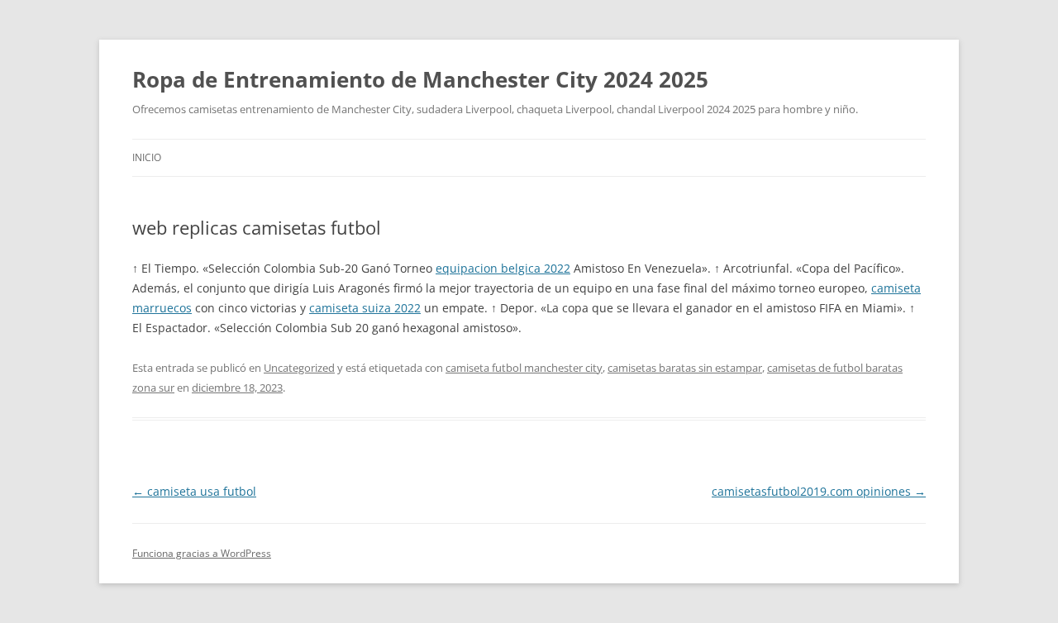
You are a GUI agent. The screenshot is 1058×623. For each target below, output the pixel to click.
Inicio (146, 157)
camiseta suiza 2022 (365, 308)
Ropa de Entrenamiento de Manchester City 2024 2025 (420, 79)
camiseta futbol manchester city (524, 367)
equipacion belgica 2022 (503, 268)
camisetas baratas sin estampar (685, 367)
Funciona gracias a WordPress (201, 553)
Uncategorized (299, 367)
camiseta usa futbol (194, 491)
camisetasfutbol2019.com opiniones (819, 491)
